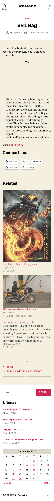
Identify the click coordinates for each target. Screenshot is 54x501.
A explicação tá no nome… (18, 409)
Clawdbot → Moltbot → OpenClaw (23, 439)
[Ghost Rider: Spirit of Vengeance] (27, 226)
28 (20, 478)
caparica (17, 32)
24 (41, 474)
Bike (27, 18)
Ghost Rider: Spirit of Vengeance (20, 264)
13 (13, 469)
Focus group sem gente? (17, 419)
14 (20, 469)
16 (34, 469)
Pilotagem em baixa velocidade (19, 309)
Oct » (47, 482)
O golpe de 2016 (12, 429)
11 (48, 465)
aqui (11, 145)
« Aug (7, 482)
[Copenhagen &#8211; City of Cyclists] (27, 334)
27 (13, 478)
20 (13, 474)
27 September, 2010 (38, 32)
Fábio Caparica (27, 5)
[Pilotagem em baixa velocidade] (27, 291)
